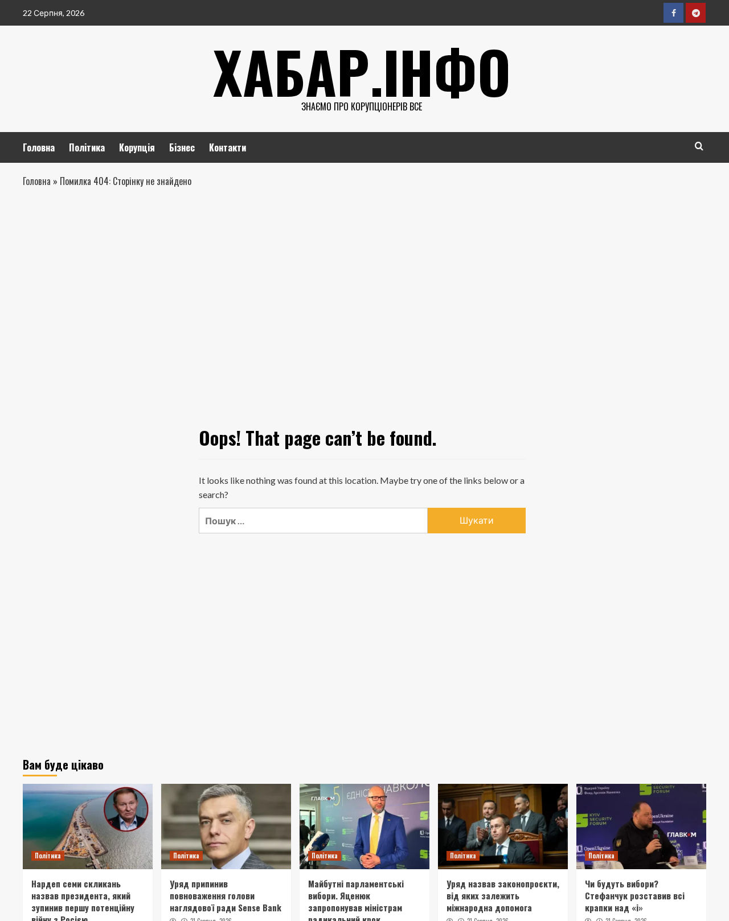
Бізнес (182, 147)
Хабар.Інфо (362, 71)
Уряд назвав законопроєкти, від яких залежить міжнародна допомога (503, 895)
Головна (39, 147)
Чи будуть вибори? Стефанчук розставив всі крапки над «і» (635, 895)
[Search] (699, 146)
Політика (87, 147)
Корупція (137, 147)
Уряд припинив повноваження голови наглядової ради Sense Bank (225, 895)
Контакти (227, 147)
